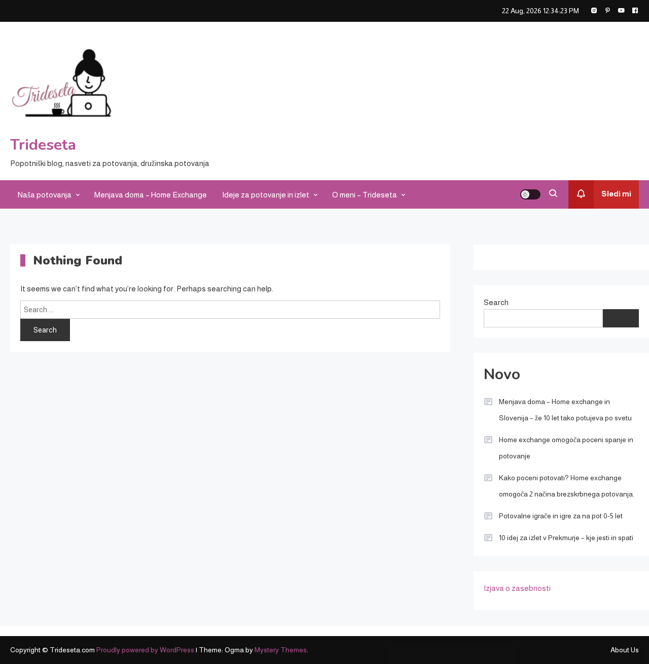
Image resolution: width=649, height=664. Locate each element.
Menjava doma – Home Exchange (150, 194)
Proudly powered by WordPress (146, 650)
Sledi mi (616, 193)
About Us (624, 650)
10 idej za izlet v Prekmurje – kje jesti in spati (566, 538)
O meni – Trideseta (364, 194)
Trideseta (43, 145)
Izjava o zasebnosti (517, 588)
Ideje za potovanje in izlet (265, 194)
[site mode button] (530, 194)
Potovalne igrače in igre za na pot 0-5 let (561, 516)
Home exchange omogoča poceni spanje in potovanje (566, 448)
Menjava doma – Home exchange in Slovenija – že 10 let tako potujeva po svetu (565, 409)
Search (496, 302)
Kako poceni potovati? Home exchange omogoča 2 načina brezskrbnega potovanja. (566, 486)
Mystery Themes (281, 650)
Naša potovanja (44, 194)
